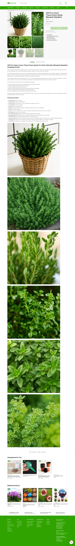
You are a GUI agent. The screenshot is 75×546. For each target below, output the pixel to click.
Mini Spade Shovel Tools (58, 475)
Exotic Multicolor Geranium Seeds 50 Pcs (61, 504)
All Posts (38, 524)
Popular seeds (29, 522)
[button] (42, 30)
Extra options (40, 474)
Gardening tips (39, 522)
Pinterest (48, 522)
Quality (8, 522)
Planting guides (39, 521)
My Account (19, 522)
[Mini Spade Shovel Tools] (61, 467)
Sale (28, 526)
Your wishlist (19, 524)
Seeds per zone (30, 525)
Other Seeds (12, 10)
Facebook (48, 521)
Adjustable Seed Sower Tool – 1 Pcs (29, 475)
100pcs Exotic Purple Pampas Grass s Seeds (14, 504)
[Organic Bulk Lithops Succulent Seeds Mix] (30, 495)
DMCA (8, 526)
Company (9, 521)
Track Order (19, 521)
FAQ (18, 526)
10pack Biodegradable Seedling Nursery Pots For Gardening (44, 476)
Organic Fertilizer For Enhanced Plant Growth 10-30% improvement (14, 476)
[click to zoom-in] (25, 30)
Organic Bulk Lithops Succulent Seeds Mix (29, 505)
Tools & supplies (30, 524)
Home (9, 10)
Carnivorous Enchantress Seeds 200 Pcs (45, 504)
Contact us (19, 525)
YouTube (48, 524)
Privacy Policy (10, 524)
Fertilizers (9, 474)
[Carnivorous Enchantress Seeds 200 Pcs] (45, 495)
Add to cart (59, 28)
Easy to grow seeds (30, 521)
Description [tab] (32, 61)
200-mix (47, 23)
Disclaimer (9, 528)
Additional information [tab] (40, 61)
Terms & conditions (10, 525)
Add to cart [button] (14, 480)
